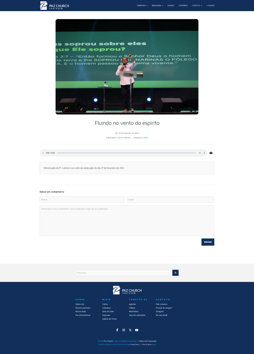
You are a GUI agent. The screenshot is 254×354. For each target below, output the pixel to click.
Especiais (106, 315)
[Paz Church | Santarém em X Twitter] (130, 330)
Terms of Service (147, 344)
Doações (160, 311)
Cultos (145, 137)
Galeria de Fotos (109, 319)
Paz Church (108, 341)
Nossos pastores (82, 308)
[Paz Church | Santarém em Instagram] (124, 330)
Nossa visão (80, 311)
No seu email (161, 315)
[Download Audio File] (211, 152)
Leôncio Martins (124, 137)
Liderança (106, 308)
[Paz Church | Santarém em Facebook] (117, 330)
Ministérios (134, 311)
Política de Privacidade (147, 341)
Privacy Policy (134, 344)
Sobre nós (79, 304)
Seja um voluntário (137, 315)
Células (132, 308)
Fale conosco (161, 304)
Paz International (82, 315)
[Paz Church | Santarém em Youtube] (137, 330)
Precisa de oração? (164, 308)
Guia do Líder (108, 311)
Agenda (132, 304)
